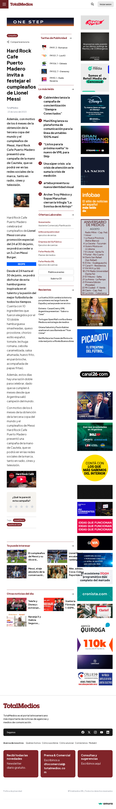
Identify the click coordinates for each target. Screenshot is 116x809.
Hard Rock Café (14, 525)
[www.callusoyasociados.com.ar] (95, 679)
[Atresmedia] (95, 405)
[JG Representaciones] (95, 468)
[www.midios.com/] (95, 46)
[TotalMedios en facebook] (82, 732)
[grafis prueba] (95, 22)
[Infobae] (95, 202)
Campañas (12, 36)
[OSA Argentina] (40, 22)
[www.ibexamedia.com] (95, 509)
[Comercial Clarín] (95, 611)
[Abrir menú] (4, 4)
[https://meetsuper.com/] (95, 526)
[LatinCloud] (95, 662)
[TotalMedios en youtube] (101, 732)
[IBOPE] (21, 264)
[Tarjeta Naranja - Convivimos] (95, 645)
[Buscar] (92, 4)
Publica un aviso (56, 272)
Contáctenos (81, 743)
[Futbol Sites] (95, 437)
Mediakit (93, 743)
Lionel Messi (19, 520)
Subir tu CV (56, 278)
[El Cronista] (95, 594)
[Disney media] (95, 109)
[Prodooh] (95, 577)
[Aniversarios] (95, 257)
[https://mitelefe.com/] (95, 140)
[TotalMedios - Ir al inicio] (21, 4)
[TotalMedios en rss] (107, 732)
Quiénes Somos (33, 743)
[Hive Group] (95, 492)
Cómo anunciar (66, 743)
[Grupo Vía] (95, 543)
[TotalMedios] (26, 706)
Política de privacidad (12, 791)
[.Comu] (95, 343)
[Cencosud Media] (95, 78)
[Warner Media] (95, 312)
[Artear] (95, 560)
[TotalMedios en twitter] (89, 732)
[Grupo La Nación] (95, 171)
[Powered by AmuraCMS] (105, 804)
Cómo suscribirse (50, 743)
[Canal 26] (95, 374)
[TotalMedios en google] (95, 732)
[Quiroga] (95, 628)
